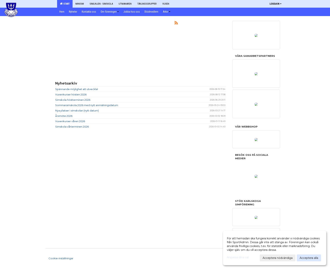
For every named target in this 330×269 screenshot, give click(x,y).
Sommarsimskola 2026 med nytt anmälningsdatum (86, 105)
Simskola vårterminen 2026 (72, 126)
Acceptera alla (309, 258)
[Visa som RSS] (176, 23)
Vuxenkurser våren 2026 (70, 121)
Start (66, 3)
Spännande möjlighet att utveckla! (76, 89)
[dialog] (274, 248)
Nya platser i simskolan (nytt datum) (77, 110)
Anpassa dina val (238, 257)
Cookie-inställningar (61, 258)
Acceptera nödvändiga (278, 258)
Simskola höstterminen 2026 (72, 99)
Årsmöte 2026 (63, 115)
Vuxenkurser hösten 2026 (71, 94)
